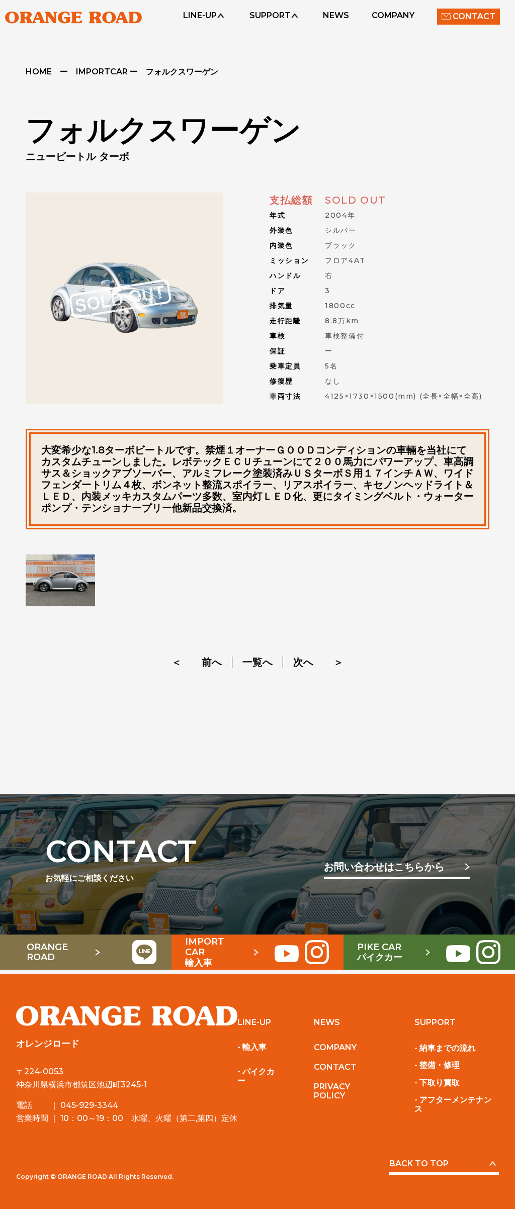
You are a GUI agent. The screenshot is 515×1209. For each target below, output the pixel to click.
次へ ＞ (318, 662)
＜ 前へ (196, 662)
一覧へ (257, 662)
